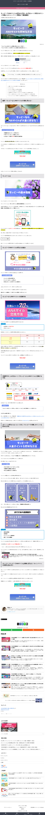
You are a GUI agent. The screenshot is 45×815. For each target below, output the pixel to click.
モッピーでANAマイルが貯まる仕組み (15, 89)
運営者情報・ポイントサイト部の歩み (37, 807)
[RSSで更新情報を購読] (33, 630)
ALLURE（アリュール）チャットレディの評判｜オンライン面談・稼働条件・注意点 (17, 740)
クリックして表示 (5, 238)
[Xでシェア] (19, 41)
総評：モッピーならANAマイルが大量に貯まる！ (17, 86)
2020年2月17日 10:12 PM (5, 709)
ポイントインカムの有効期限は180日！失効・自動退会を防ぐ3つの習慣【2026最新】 (18, 742)
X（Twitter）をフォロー (11, 611)
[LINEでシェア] (26, 41)
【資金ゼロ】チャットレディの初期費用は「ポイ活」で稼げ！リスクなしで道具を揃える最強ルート (20, 749)
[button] (27, 624)
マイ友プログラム (25, 420)
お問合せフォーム (22, 807)
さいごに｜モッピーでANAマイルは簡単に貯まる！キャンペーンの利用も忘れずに (23, 95)
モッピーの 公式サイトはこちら (22, 164)
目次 (21, 84)
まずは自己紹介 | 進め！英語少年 (7, 708)
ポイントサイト (4, 619)
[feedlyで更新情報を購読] (11, 630)
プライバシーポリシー (8, 807)
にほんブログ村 (4, 767)
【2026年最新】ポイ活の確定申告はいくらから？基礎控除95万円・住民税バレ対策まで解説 (19, 747)
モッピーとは (11, 87)
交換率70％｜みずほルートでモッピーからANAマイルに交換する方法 (21, 92)
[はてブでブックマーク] (24, 41)
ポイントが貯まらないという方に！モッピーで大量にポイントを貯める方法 (22, 94)
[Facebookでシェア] (21, 41)
